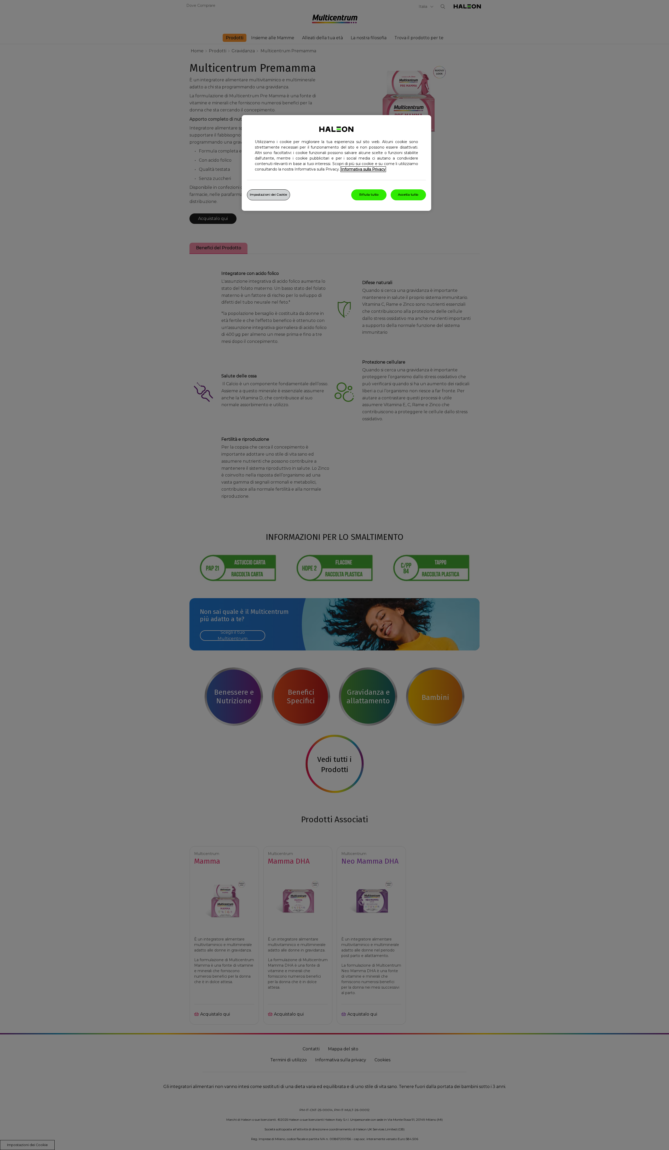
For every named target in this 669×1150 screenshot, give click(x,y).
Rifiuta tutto (368, 194)
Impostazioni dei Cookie (268, 194)
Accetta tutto (408, 194)
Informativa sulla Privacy (363, 169)
